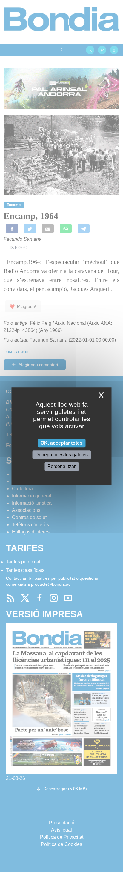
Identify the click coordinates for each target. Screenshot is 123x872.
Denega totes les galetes (61, 454)
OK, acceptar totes (61, 443)
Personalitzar (61, 466)
